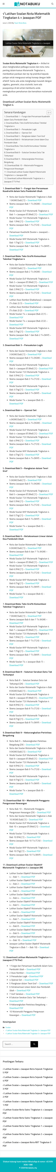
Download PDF (35, 200)
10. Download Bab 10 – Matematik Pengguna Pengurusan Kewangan (23, 167)
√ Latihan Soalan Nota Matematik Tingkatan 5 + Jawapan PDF (28, 1033)
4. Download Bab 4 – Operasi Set (18, 132)
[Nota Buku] (27, 4)
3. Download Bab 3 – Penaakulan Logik (20, 129)
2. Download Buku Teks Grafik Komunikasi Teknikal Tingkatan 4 (25, 124)
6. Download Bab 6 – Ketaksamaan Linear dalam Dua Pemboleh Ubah (26, 141)
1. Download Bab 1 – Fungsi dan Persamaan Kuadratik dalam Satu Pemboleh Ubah (27, 118)
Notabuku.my (31, 1167)
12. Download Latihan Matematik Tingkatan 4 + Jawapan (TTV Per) (24, 180)
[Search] (34, 1044)
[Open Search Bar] (52, 4)
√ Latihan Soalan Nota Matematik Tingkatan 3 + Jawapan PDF (28, 1030)
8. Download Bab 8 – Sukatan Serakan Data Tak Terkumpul (24, 154)
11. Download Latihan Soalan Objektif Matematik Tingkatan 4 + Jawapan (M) (25, 173)
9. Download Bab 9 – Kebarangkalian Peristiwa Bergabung (23, 160)
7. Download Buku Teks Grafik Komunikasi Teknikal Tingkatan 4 (25, 147)
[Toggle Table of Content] (48, 112)
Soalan (8, 1027)
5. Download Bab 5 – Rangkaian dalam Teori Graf (24, 136)
